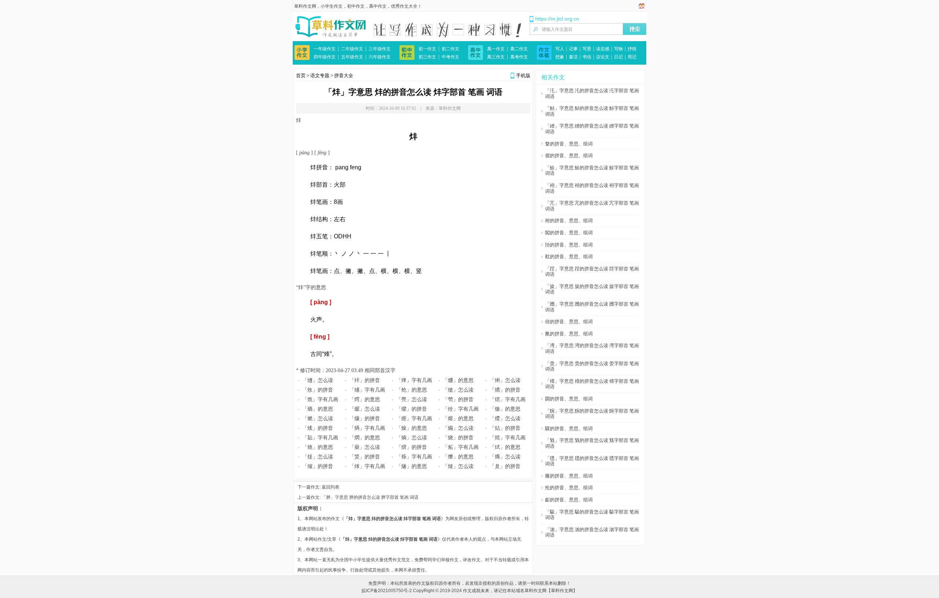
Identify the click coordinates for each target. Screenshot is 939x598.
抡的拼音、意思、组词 (569, 487)
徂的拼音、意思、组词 (569, 321)
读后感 (602, 48)
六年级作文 (380, 57)
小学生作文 (332, 6)
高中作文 (378, 6)
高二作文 (519, 48)
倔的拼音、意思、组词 (569, 155)
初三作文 (427, 57)
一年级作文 (325, 48)
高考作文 (519, 57)
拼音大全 (343, 75)
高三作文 (496, 57)
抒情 (632, 48)
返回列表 (330, 487)
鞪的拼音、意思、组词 (569, 144)
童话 (573, 57)
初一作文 (427, 48)
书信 (586, 57)
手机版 (523, 75)
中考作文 (450, 57)
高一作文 (496, 48)
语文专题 (319, 75)
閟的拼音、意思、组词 (569, 398)
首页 (301, 75)
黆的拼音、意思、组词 (569, 256)
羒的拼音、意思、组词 (569, 245)
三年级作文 (380, 48)
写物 (618, 48)
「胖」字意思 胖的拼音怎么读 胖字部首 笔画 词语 (370, 497)
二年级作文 (352, 48)
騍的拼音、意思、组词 (569, 428)
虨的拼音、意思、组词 (569, 499)
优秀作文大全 (404, 6)
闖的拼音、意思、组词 (569, 232)
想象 (559, 57)
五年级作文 (352, 57)
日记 (618, 57)
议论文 (602, 57)
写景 (586, 48)
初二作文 (450, 48)
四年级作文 (325, 57)
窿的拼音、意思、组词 (569, 476)
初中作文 (356, 6)
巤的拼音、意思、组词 (569, 333)
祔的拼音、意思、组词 (569, 220)
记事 (573, 48)
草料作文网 (305, 6)
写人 (559, 48)
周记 (632, 57)
